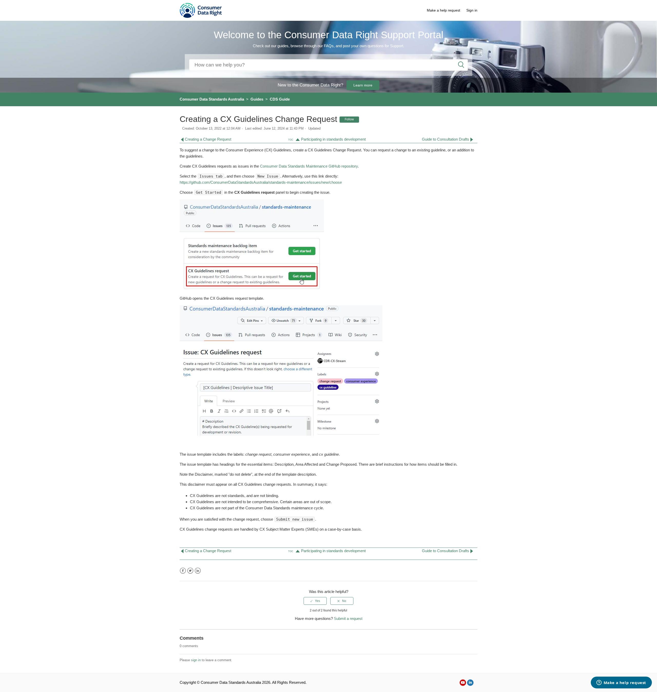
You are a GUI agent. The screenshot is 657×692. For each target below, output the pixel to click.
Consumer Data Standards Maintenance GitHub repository (308, 166)
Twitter (190, 571)
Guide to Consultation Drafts (445, 139)
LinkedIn (198, 571)
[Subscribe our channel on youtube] (463, 682)
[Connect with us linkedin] (470, 682)
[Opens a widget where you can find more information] (621, 683)
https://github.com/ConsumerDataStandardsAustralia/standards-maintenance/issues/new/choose (261, 182)
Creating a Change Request (208, 139)
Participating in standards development (333, 139)
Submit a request (348, 618)
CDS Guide (280, 99)
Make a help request (443, 10)
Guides (256, 99)
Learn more (362, 85)
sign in (196, 660)
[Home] (201, 10)
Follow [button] (349, 119)
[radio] (315, 601)
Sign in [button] (471, 10)
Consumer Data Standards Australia (212, 99)
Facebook (183, 571)
